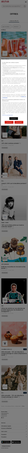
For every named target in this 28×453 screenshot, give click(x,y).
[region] (14, 92)
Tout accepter (19, 122)
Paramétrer (13, 118)
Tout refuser (9, 122)
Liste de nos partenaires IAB (7, 115)
